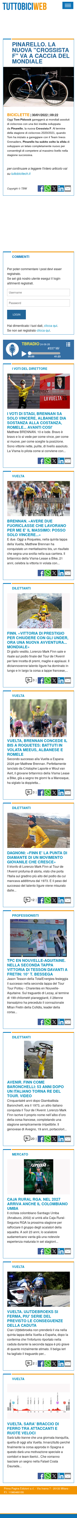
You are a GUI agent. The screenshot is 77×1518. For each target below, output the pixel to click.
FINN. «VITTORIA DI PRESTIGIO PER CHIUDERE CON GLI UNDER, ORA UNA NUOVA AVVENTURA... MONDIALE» (37, 639)
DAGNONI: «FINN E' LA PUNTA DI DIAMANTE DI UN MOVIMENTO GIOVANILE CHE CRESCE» (37, 857)
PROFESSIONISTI (25, 915)
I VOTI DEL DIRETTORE (29, 368)
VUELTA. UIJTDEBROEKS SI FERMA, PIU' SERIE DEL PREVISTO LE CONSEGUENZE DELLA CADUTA (35, 1318)
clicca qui (50, 325)
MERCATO (20, 1154)
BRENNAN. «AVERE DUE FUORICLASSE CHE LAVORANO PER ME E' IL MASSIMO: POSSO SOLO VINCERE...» (36, 527)
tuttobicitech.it (20, 173)
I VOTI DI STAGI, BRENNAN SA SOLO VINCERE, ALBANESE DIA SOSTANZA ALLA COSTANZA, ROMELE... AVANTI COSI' (36, 420)
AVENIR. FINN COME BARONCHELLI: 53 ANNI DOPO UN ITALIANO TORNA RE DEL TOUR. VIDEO (35, 1088)
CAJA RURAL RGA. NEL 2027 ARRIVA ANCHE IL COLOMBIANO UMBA (37, 1203)
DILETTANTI (21, 588)
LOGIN (16, 314)
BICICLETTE (18, 114)
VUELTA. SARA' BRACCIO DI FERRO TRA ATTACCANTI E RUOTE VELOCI (33, 1428)
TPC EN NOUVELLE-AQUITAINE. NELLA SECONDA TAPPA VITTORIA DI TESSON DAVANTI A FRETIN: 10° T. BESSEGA (37, 967)
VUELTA (18, 476)
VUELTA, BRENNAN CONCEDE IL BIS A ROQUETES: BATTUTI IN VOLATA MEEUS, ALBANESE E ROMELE (37, 747)
